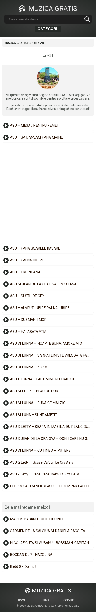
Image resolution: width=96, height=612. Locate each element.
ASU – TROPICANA (25, 272)
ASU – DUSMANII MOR (28, 320)
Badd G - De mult (23, 566)
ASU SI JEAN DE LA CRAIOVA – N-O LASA (43, 284)
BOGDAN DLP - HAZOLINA (31, 555)
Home (22, 600)
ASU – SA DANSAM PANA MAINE (36, 137)
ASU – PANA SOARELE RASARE (35, 248)
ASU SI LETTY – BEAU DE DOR (34, 391)
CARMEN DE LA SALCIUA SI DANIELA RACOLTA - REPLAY (51, 531)
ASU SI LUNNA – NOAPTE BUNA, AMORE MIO (46, 343)
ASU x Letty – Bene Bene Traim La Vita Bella (44, 474)
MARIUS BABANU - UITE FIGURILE (37, 519)
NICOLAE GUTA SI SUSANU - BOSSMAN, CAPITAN (49, 543)
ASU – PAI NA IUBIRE (27, 260)
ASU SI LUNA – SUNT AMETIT (33, 415)
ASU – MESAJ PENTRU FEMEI (34, 125)
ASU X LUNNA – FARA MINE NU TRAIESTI (43, 379)
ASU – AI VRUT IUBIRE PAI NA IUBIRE (39, 308)
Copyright (70, 600)
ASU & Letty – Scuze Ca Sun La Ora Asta (41, 462)
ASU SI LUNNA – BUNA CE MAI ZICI (38, 403)
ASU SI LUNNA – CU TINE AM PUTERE (40, 450)
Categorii (48, 29)
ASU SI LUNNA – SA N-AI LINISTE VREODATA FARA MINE (51, 355)
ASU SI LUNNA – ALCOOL (30, 367)
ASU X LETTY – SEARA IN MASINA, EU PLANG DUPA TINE (51, 427)
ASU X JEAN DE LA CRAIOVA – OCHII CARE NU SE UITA (51, 438)
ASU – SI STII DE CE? (27, 296)
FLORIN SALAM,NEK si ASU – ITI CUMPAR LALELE (50, 486)
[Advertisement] (48, 193)
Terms (44, 600)
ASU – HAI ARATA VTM (28, 331)
